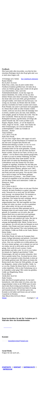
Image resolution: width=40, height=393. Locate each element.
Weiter (4, 298)
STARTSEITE (6, 367)
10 (37, 298)
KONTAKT (17, 367)
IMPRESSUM (7, 369)
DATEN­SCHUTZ (29, 367)
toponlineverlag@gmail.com (18, 341)
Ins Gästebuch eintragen (29, 79)
